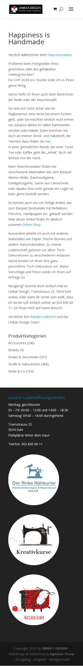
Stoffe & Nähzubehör (24, 364)
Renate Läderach (43, 316)
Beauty (13, 350)
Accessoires (17, 343)
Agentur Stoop (62, 654)
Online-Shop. (31, 224)
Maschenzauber (60, 55)
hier (48, 141)
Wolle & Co (16, 371)
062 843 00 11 (32, 444)
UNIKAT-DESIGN (54, 648)
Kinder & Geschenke (23, 357)
